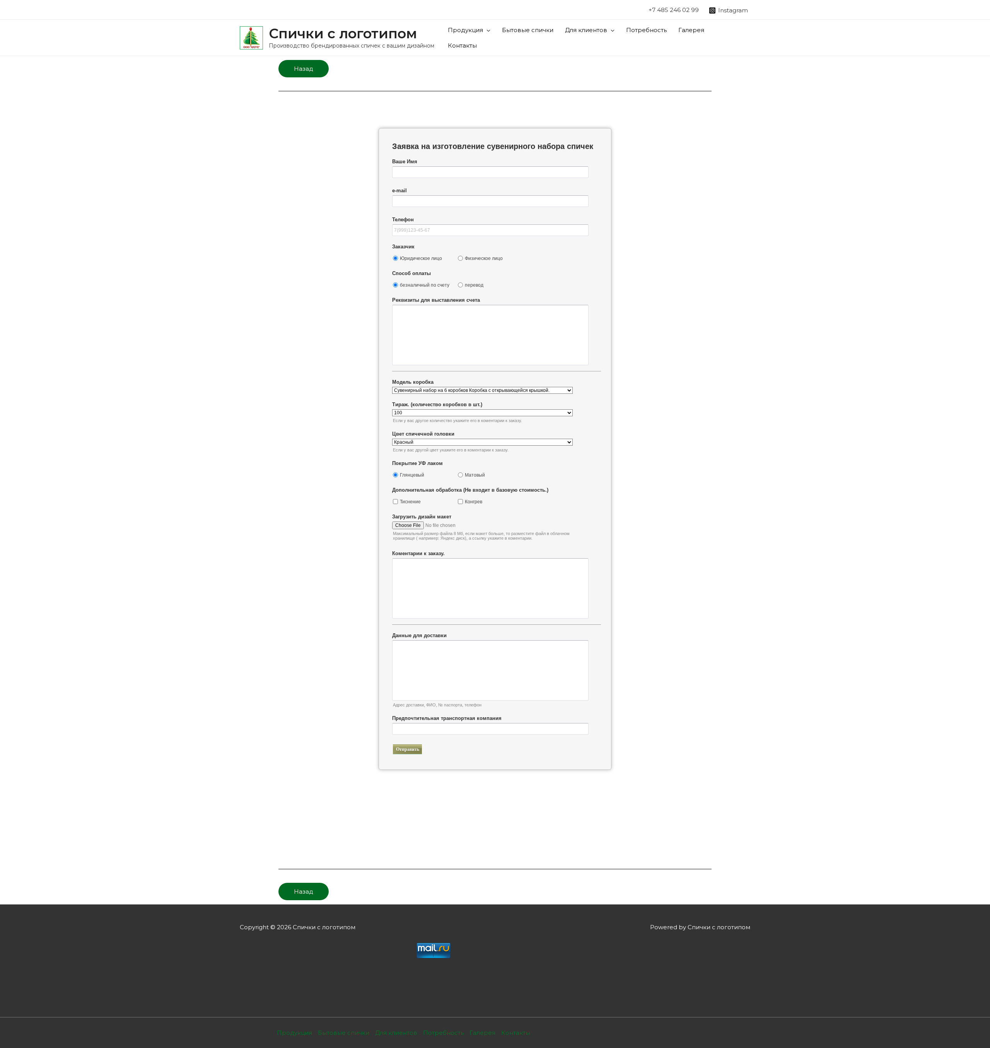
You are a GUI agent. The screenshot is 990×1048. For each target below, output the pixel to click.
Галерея (691, 30)
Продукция (465, 30)
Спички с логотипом (343, 33)
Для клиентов (586, 30)
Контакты (462, 45)
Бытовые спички (527, 30)
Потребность (646, 30)
